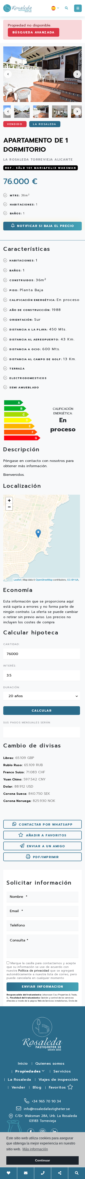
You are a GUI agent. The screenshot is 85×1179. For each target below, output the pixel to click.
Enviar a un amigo (46, 846)
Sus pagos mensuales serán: (27, 722)
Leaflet (17, 579)
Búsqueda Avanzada (33, 32)
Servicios (62, 1071)
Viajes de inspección (58, 1079)
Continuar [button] (42, 1160)
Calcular (42, 710)
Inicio (23, 1063)
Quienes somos (50, 1063)
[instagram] (44, 1131)
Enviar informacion (42, 986)
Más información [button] (35, 1149)
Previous (7, 74)
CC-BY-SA (72, 579)
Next (77, 74)
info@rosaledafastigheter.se (46, 1109)
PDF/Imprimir (46, 857)
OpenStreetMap (44, 579)
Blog (37, 1087)
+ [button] (9, 500)
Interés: (9, 666)
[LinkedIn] (54, 1131)
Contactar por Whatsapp (46, 824)
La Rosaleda (19, 1079)
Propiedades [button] (28, 1071)
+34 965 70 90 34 (46, 1101)
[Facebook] (32, 1131)
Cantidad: (11, 644)
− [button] (9, 507)
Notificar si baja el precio (45, 226)
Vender (19, 1087)
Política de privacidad (34, 971)
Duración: (11, 687)
